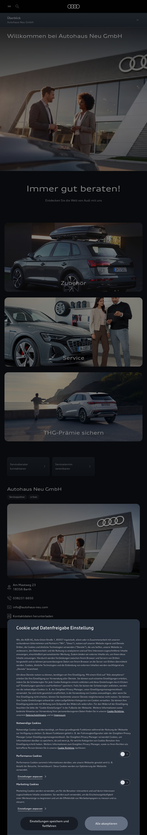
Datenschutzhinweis (36, 715)
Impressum (59, 715)
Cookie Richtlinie (115, 711)
